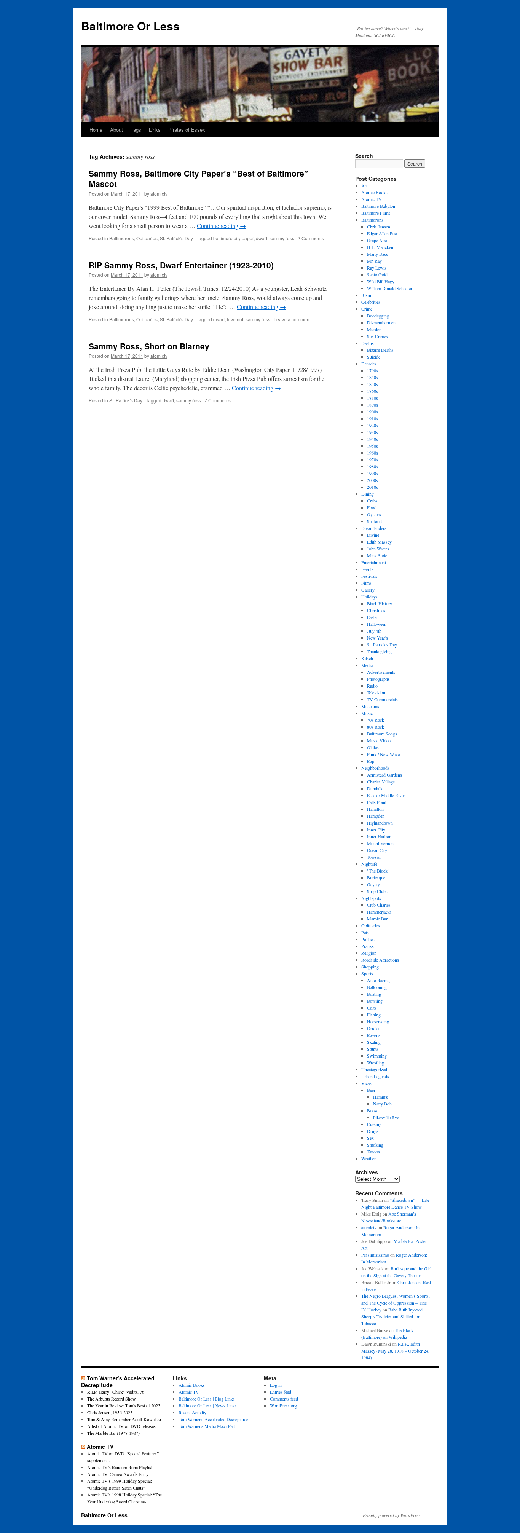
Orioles (373, 1028)
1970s (372, 459)
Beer (371, 1090)
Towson (374, 857)
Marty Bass (377, 254)
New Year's (377, 638)
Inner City (376, 829)
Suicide (373, 357)
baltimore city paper (233, 238)
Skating (374, 1042)
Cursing (374, 1124)
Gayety (373, 884)
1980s (372, 466)
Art (364, 185)
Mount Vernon (380, 843)
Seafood (374, 521)
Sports (367, 973)
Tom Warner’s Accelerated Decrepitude (118, 1381)
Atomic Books (374, 192)
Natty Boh (382, 1104)
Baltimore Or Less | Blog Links (207, 1399)
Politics (368, 939)
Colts (371, 1008)
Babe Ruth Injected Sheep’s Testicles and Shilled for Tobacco (392, 1316)
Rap (370, 761)
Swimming (377, 1056)
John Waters (378, 549)
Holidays (369, 596)
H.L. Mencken (380, 247)
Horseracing (378, 1021)
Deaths (367, 343)
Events (367, 569)
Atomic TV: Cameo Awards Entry (117, 1474)
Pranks (367, 946)
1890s (372, 405)
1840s (372, 377)
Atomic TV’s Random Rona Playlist (119, 1467)
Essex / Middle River (386, 795)
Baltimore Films (375, 213)
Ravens (373, 1035)
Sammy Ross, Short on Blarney (149, 346)
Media (367, 665)
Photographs (378, 679)
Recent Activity (192, 1412)
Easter (372, 617)
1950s (372, 446)
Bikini (366, 295)
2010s (372, 487)
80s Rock (375, 727)
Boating (374, 994)
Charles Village (381, 781)
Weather (368, 1158)
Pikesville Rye (386, 1117)
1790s (372, 370)
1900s (372, 411)
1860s (372, 391)
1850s (372, 384)
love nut (235, 319)
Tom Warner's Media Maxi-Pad (207, 1426)
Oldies (373, 747)
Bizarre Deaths (380, 350)
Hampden (375, 816)
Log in (276, 1385)
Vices (366, 1083)
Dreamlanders (373, 528)
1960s (372, 453)
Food (371, 507)
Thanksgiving (379, 651)
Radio (372, 686)
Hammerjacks (379, 912)
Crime (366, 309)
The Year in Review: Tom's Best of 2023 (123, 1405)
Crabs (372, 501)
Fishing (374, 1014)
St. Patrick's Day (176, 238)
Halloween (376, 624)
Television (376, 692)
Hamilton (375, 809)
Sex (370, 1138)
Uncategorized (374, 1069)
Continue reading (221, 226)
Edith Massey (379, 542)
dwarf (261, 238)
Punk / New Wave (383, 754)
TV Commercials (382, 699)
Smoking (375, 1145)
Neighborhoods (375, 768)
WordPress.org (283, 1405)
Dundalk (375, 788)
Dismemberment (382, 322)
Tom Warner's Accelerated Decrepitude (213, 1419)
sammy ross (282, 238)
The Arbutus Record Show (111, 1399)
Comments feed (284, 1399)
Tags (136, 129)
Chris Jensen (378, 226)
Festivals (369, 576)
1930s (372, 432)
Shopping (370, 967)
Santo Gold (377, 274)
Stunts (372, 1049)
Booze (372, 1110)
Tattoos (373, 1152)
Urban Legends (375, 1076)
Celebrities (370, 302)
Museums (370, 706)
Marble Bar (377, 919)
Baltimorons (121, 238)
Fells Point (376, 802)
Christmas (376, 610)
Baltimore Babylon (378, 206)
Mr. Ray (374, 261)
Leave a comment (292, 319)
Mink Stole (377, 555)
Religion (368, 953)
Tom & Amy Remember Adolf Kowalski (124, 1419)
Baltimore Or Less (130, 26)
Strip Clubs (377, 891)
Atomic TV (371, 199)
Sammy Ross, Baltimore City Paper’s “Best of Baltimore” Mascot (198, 178)
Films (366, 583)
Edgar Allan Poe (382, 233)
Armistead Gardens (384, 775)
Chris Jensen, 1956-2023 (109, 1412)
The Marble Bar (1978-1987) (113, 1433)
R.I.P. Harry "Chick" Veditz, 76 (115, 1392)
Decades (368, 364)
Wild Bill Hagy (380, 281)
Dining (367, 494)
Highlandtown (380, 823)
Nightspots (371, 898)
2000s (372, 480)
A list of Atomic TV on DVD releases (121, 1426)
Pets (365, 932)
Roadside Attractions (380, 960)
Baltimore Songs (382, 734)
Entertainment (373, 562)
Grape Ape (377, 240)
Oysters (374, 514)
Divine (373, 535)
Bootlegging (378, 316)
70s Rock (375, 720)
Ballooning (377, 987)
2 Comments (311, 238)
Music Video (379, 740)
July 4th (374, 631)
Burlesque (376, 877)
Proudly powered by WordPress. (392, 1515)
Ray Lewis (376, 268)
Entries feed (280, 1392)
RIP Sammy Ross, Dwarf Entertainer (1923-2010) (181, 265)
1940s (372, 439)
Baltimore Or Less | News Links (208, 1405)
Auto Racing (378, 980)
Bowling (375, 1001)
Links (155, 129)
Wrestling (375, 1062)
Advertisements (381, 672)
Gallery (368, 590)
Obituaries (147, 238)
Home (95, 129)
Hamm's (380, 1097)
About (116, 129)
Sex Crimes (377, 336)
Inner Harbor (379, 836)
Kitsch (367, 658)
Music (367, 713)
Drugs (372, 1131)
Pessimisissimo (375, 1255)
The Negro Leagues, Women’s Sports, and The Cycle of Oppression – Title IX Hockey (395, 1303)
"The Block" (378, 871)
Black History (379, 603)
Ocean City (377, 850)
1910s (372, 418)
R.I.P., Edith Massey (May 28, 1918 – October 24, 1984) (395, 1351)
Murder (374, 329)
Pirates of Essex (186, 129)
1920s (372, 425)
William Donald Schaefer (389, 288)
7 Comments (217, 400)
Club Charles (379, 905)
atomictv (158, 193)
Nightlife (369, 864)
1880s (372, 398)
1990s (372, 473)
